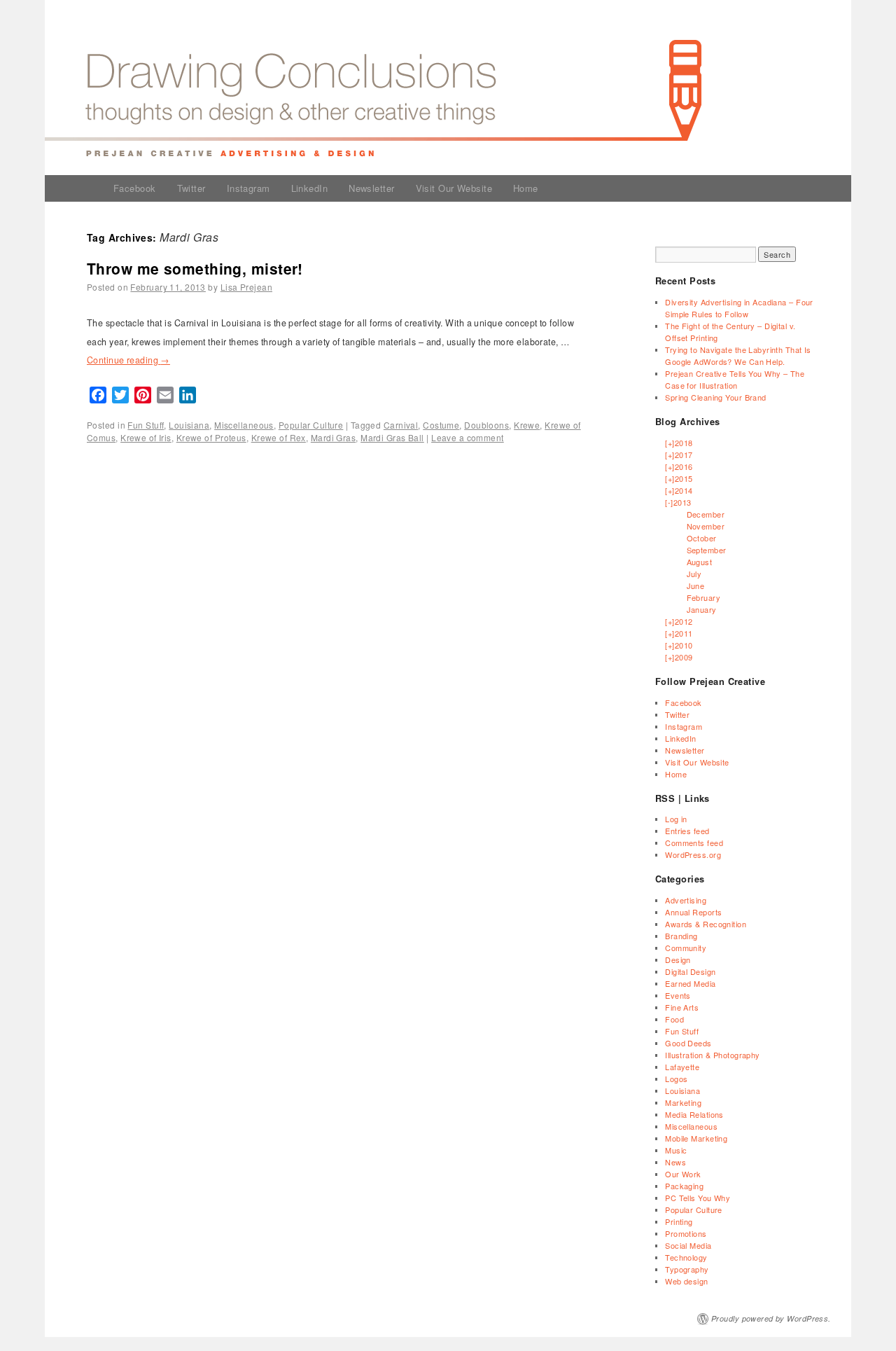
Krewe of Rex (278, 437)
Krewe (527, 425)
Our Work (683, 1173)
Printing (679, 1221)
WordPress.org (693, 854)
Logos (676, 1078)
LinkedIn (309, 188)
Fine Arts (682, 1007)
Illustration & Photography (712, 1054)
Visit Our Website (454, 188)
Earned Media (690, 983)
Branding (681, 935)
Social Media (688, 1245)
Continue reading (128, 360)
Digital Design (690, 971)
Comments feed (694, 842)
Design (678, 959)
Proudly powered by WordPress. (771, 1318)
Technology (686, 1257)
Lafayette (682, 1066)
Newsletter (371, 188)
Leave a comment (467, 437)
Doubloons (486, 425)
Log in (676, 818)
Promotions (685, 1233)
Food (674, 1019)
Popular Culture (311, 425)
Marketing (683, 1102)
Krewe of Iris (146, 437)
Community (685, 947)
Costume (441, 425)
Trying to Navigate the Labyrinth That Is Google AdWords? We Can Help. (738, 355)
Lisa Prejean (246, 287)
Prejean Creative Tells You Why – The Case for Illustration (734, 379)
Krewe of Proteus (211, 437)
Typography (686, 1269)
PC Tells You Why (697, 1197)
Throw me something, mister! (195, 268)
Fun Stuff (145, 425)
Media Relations (694, 1114)
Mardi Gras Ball (392, 437)
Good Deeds (688, 1042)
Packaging (684, 1185)
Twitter (191, 188)
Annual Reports (693, 911)
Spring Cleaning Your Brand (715, 397)
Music (676, 1150)
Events (678, 995)
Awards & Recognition (705, 923)
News (675, 1162)
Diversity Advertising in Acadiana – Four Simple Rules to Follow (739, 307)
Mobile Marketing (696, 1138)
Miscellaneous (244, 425)
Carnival (401, 425)
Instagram (248, 188)
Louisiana (189, 425)
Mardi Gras (333, 437)
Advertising (685, 900)
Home (525, 188)
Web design (686, 1281)
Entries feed (687, 830)
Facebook (134, 188)
